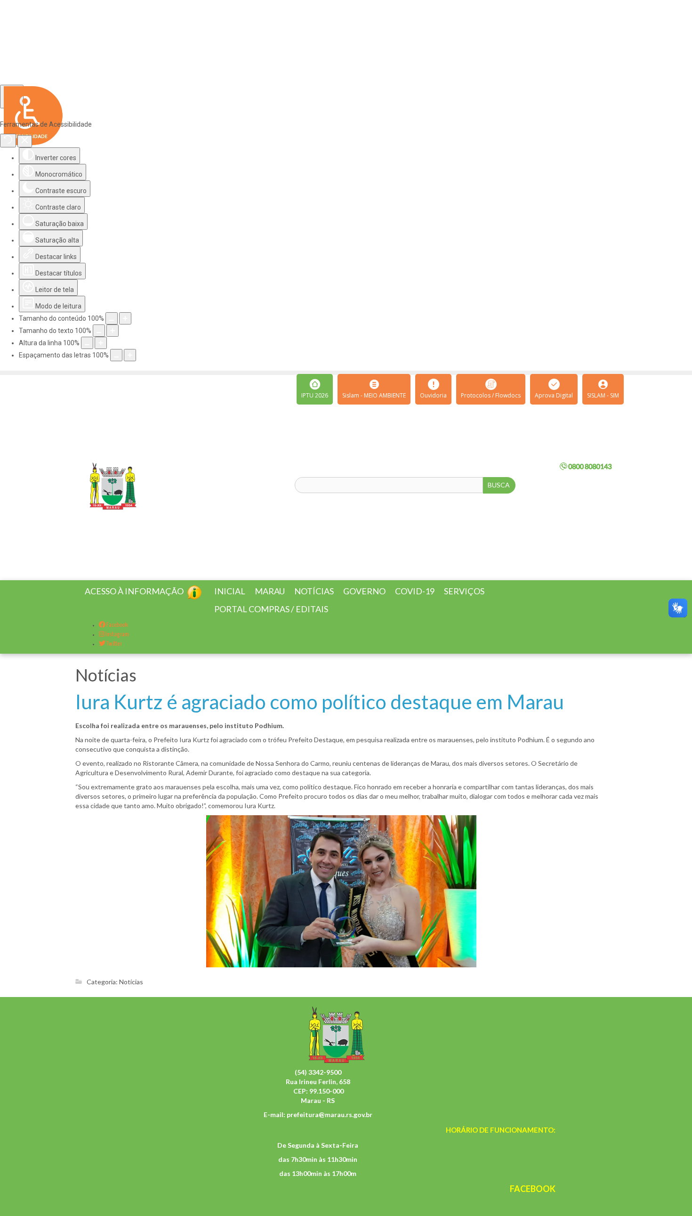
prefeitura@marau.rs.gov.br (329, 1126)
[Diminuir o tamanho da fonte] (99, 330)
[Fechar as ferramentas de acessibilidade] (24, 141)
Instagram (117, 646)
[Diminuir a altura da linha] (87, 343)
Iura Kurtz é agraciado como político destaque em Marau (319, 713)
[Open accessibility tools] (12, 96)
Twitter (113, 655)
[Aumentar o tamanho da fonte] (112, 330)
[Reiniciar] (8, 140)
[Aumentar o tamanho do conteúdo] (125, 318)
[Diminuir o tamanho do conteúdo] (111, 318)
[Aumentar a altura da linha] (101, 343)
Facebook (116, 636)
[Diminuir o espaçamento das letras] (116, 355)
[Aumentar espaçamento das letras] (130, 355)
